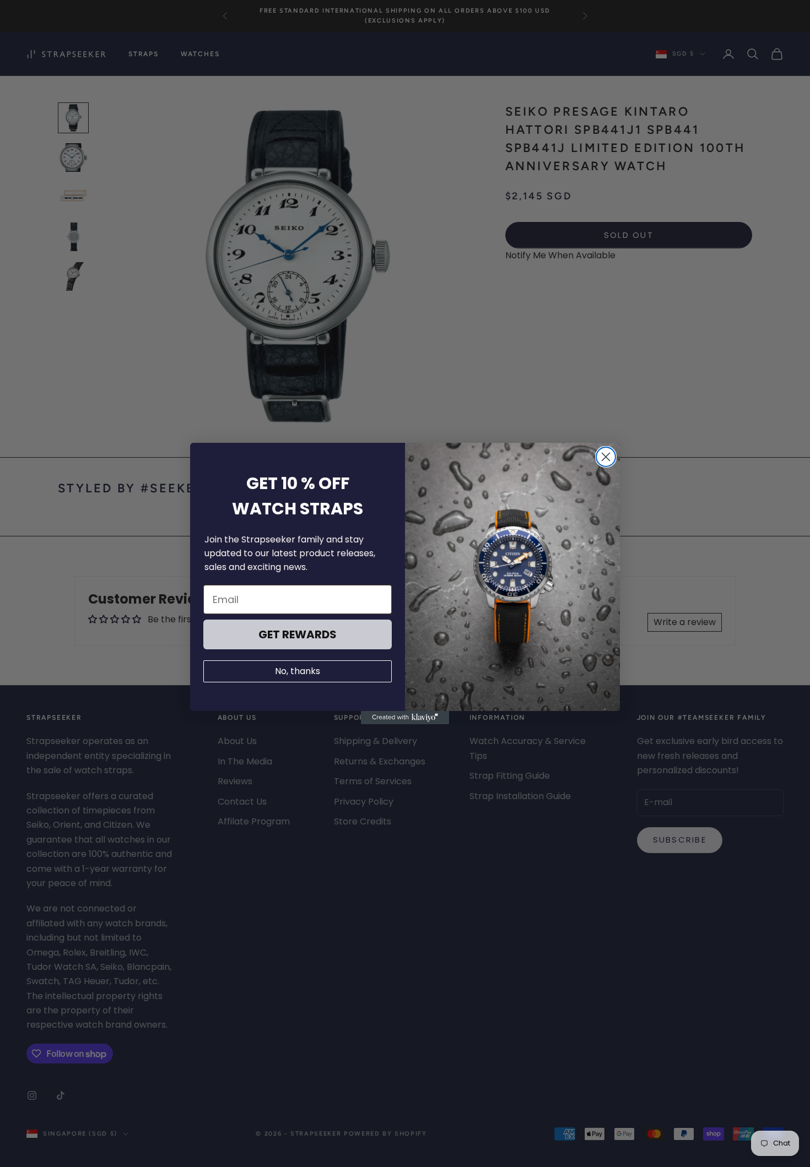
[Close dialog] (605, 456)
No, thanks (297, 671)
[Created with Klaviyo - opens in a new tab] (405, 717)
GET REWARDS (297, 634)
